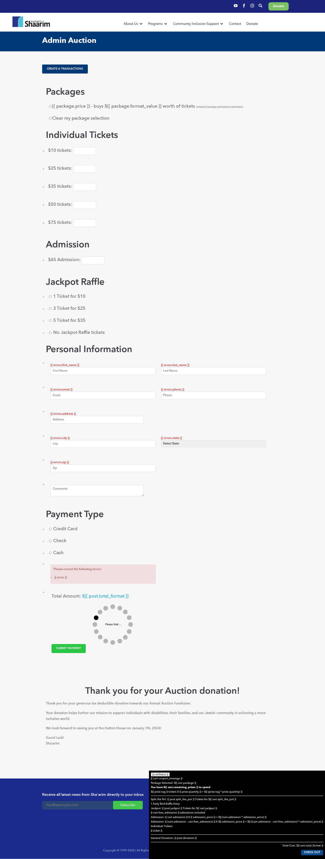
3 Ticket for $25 (68, 308)
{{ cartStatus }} (160, 774)
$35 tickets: (60, 186)
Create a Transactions (65, 69)
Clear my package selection (80, 118)
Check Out (312, 852)
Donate (252, 24)
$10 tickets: (60, 150)
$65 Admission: (64, 260)
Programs (155, 24)
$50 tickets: (60, 204)
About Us (131, 24)
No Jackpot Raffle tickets (78, 332)
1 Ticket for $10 (68, 296)
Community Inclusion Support (196, 24)
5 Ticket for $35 (68, 320)
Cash (58, 553)
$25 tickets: (60, 168)
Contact (235, 24)
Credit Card (64, 529)
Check (59, 541)
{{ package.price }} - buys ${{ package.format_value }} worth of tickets (147, 106)
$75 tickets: (60, 222)
